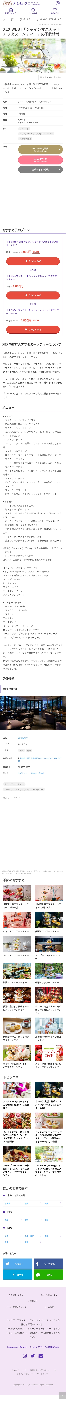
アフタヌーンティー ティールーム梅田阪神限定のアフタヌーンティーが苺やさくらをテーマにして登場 (48, 1136)
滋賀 (26, 1242)
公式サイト (22, 773)
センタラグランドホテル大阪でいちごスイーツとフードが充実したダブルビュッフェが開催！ (16, 1136)
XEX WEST (22, 738)
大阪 (21, 750)
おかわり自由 (25, 138)
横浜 (26, 1219)
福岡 (26, 1203)
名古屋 (7, 1203)
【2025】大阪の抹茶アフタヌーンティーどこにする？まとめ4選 (48, 1104)
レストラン (24, 128)
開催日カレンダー (11, 13)
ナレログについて (19, 1370)
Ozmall (41, 773)
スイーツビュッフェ (49, 1294)
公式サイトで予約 (40, 169)
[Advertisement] (23, 201)
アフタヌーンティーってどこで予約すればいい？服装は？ (16, 1104)
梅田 (29, 750)
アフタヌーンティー (14, 784)
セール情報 (33, 13)
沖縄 (46, 1203)
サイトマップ (42, 1373)
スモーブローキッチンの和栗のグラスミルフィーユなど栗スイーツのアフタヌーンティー (16, 1170)
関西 (10, 1227)
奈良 (6, 1242)
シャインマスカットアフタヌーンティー (36, 133)
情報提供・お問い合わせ (40, 1370)
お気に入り (55, 13)
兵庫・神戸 (29, 1236)
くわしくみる (34, 261)
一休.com (33, 773)
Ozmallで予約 (40, 159)
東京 (6, 1219)
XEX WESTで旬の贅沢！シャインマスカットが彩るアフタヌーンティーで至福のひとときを (48, 1170)
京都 (46, 1236)
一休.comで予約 (40, 149)
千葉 (46, 1219)
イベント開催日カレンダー (17, 1306)
